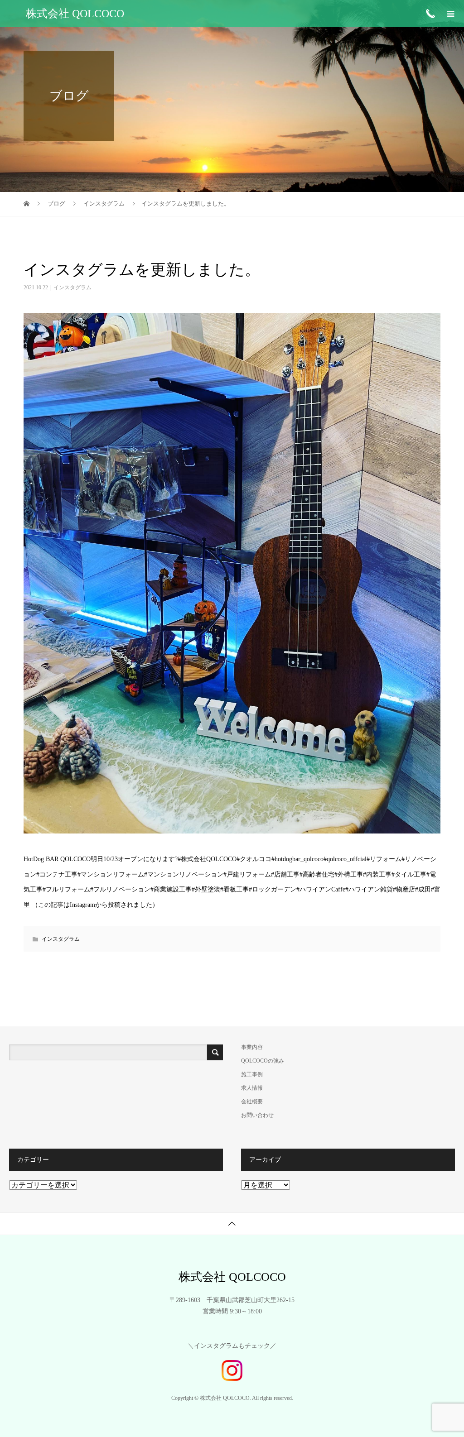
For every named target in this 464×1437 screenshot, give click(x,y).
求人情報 (252, 1088)
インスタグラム (72, 287)
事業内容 (252, 1047)
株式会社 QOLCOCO (75, 13)
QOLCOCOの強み (262, 1061)
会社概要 (252, 1101)
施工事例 (252, 1074)
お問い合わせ (257, 1115)
